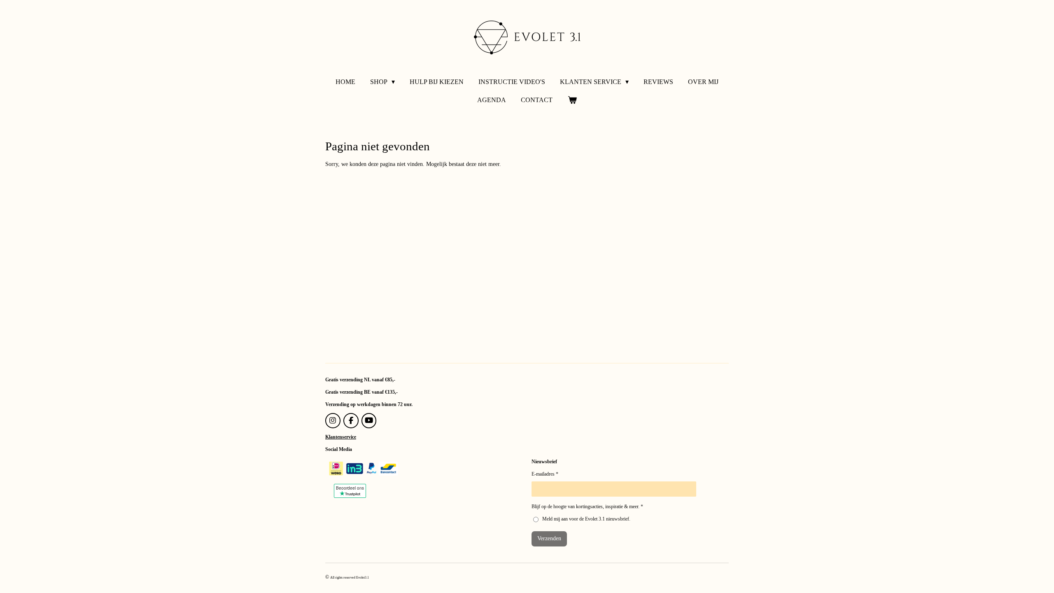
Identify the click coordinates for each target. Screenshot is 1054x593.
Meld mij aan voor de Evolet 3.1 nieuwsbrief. (586, 519)
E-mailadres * (545, 474)
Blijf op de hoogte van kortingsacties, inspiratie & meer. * (587, 506)
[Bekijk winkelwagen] (572, 100)
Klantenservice (340, 437)
